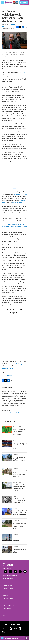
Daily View (10, 375)
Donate (24, 2)
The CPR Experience (8, 578)
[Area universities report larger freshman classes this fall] (7, 549)
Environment (16, 520)
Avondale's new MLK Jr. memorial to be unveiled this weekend (20, 538)
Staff (4, 615)
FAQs (4, 612)
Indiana (17, 372)
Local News (15, 454)
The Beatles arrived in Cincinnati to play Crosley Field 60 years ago (20, 500)
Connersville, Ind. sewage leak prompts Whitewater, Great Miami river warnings (20, 525)
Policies (5, 602)
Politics (9, 372)
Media (14, 496)
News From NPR (17, 427)
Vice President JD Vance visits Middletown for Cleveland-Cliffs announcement (20, 445)
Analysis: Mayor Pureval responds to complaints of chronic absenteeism (20, 512)
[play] (2, 638)
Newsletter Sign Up (8, 588)
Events (5, 592)
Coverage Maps (7, 608)
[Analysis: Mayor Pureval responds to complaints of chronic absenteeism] (7, 511)
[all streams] (27, 638)
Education (15, 546)
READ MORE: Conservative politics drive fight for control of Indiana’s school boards (14, 226)
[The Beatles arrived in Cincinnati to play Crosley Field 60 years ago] (7, 499)
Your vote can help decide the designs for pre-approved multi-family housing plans (20, 473)
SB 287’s (24, 72)
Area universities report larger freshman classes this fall (19, 550)
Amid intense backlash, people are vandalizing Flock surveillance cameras (19, 487)
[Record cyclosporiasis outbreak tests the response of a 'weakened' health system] (7, 429)
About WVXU (6, 582)
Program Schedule (7, 585)
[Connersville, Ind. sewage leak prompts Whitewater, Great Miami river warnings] (7, 523)
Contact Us (6, 595)
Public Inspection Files (8, 605)
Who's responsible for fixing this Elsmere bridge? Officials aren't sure (19, 459)
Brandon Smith (7, 387)
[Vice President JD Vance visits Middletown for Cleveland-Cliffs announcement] (7, 443)
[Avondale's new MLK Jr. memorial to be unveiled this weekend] (7, 537)
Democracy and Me (8, 598)
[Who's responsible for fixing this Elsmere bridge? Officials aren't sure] (7, 457)
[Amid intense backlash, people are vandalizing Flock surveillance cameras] (7, 485)
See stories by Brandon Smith (11, 413)
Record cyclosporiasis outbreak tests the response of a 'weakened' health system (20, 431)
